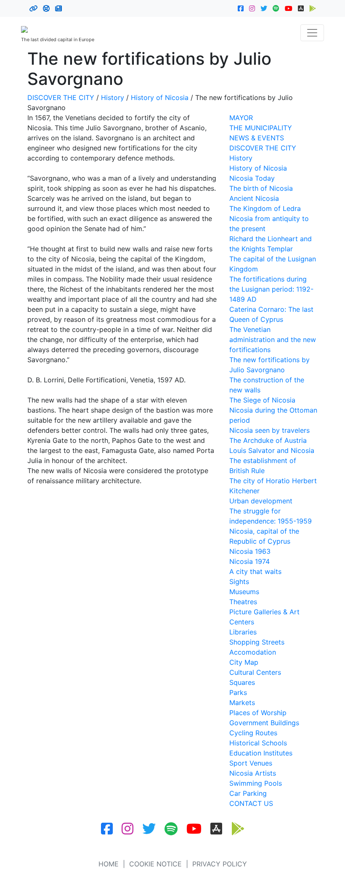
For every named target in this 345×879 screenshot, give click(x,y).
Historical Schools (258, 743)
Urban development (260, 501)
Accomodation (252, 652)
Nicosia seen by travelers (269, 430)
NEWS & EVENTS (256, 138)
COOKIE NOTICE (155, 864)
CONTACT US (251, 803)
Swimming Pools (255, 783)
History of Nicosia (159, 97)
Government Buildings (264, 722)
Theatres (243, 601)
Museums (244, 591)
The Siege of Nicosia (262, 400)
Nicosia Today (252, 178)
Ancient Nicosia (254, 198)
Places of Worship (258, 712)
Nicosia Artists (252, 773)
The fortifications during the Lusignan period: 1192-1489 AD (271, 289)
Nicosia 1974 (249, 561)
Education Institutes (260, 753)
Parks (238, 692)
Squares (242, 682)
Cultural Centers (255, 672)
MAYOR (241, 117)
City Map (243, 662)
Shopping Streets (256, 642)
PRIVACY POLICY (219, 864)
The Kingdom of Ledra (265, 208)
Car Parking (248, 793)
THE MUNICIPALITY (260, 128)
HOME (108, 864)
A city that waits (255, 571)
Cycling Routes (253, 733)
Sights (239, 581)
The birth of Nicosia (261, 188)
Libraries (243, 632)
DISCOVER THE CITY (60, 97)
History (112, 97)
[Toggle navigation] (312, 32)
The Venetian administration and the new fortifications (272, 339)
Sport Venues (250, 763)
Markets (242, 702)
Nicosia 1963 (250, 551)
